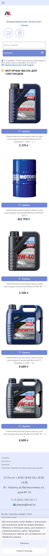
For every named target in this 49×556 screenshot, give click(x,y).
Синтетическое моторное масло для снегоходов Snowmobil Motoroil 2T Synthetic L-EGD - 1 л (24, 139)
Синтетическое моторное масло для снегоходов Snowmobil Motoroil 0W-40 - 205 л (24, 213)
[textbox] (24, 45)
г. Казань (24, 23)
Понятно (24, 543)
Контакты (6, 461)
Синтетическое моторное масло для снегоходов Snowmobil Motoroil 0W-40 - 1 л (24, 286)
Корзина (5, 464)
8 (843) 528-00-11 (25, 499)
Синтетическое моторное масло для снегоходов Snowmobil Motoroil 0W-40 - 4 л (24, 434)
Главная (5, 458)
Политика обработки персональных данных (22, 468)
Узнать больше (24, 551)
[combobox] (24, 45)
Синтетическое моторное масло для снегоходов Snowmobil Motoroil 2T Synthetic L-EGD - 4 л (24, 360)
